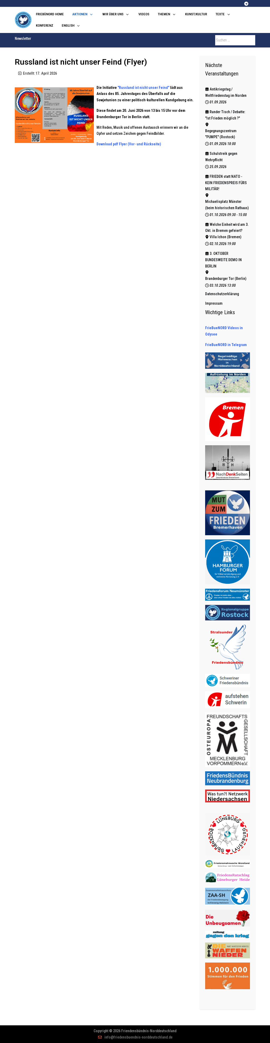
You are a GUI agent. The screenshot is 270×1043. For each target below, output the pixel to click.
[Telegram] (246, 3)
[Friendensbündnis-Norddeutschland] (23, 19)
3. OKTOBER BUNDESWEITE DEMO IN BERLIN (223, 259)
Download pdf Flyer (112, 144)
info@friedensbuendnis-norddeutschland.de (138, 1037)
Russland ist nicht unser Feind (143, 87)
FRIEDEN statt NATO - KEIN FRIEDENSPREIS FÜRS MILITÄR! (226, 182)
